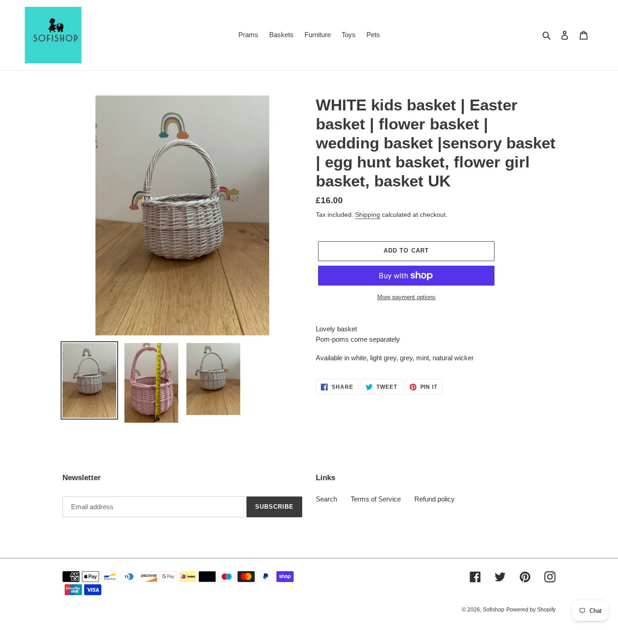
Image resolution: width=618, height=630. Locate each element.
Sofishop (493, 609)
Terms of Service (376, 499)
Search (326, 499)
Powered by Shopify (531, 609)
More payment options (406, 297)
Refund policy (434, 499)
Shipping (367, 214)
